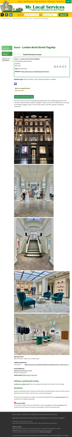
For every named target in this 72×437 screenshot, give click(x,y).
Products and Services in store (24, 97)
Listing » (6, 53)
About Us (19, 414)
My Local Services (28, 421)
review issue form (60, 397)
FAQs (13, 418)
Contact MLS (53, 414)
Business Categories (59, 418)
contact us (61, 405)
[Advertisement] (36, 32)
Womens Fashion (28, 79)
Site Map (30, 418)
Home (14, 414)
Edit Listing (40, 414)
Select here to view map (30, 375)
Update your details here (21, 384)
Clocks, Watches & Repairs (42, 79)
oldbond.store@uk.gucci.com (23, 370)
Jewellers (53, 79)
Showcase (47, 414)
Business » (6, 48)
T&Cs (17, 418)
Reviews (36, 418)
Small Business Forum (46, 418)
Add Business (26, 414)
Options (33, 414)
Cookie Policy (23, 418)
